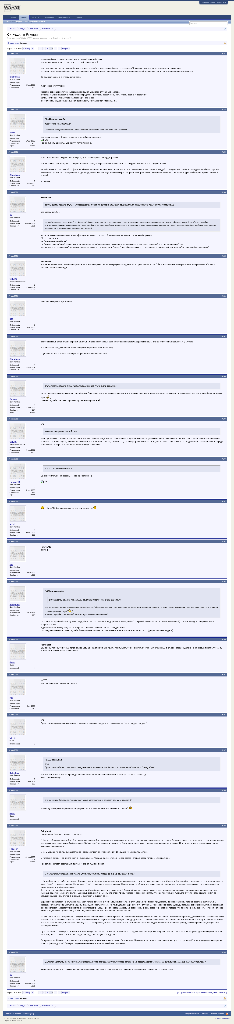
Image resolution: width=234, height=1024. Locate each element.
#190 (224, 459)
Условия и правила (222, 1018)
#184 (224, 192)
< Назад (26, 49)
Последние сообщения (35, 21)
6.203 (33, 290)
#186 (224, 296)
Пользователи (64, 17)
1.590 (33, 330)
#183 (224, 152)
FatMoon (14, 399)
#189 (224, 419)
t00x (12, 215)
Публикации (49, 17)
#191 (224, 501)
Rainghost (56, 38)
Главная (13, 17)
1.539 (33, 492)
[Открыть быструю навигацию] (225, 29)
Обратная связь (192, 1014)
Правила (78, 17)
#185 (224, 256)
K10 (11, 319)
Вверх (221, 1014)
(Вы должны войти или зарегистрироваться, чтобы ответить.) (202, 993)
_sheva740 (15, 482)
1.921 (33, 226)
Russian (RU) (28, 1014)
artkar (12, 133)
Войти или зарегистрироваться (213, 2)
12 (59, 49)
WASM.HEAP (26, 38)
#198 (224, 790)
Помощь (204, 1014)
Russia (32, 146)
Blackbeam (15, 77)
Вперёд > (66, 49)
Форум (24, 17)
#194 (224, 639)
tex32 (12, 524)
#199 (224, 826)
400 (33, 143)
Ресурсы (35, 17)
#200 (224, 952)
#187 (224, 336)
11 (55, 49)
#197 (224, 750)
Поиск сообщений (14, 21)
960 (33, 87)
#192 (224, 541)
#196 (224, 715)
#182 (224, 110)
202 (33, 535)
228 (33, 615)
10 (52, 49)
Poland (32, 495)
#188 (224, 376)
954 (33, 410)
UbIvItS (13, 279)
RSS (227, 1014)
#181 (224, 54)
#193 (224, 581)
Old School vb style (13, 1014)
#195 (224, 675)
